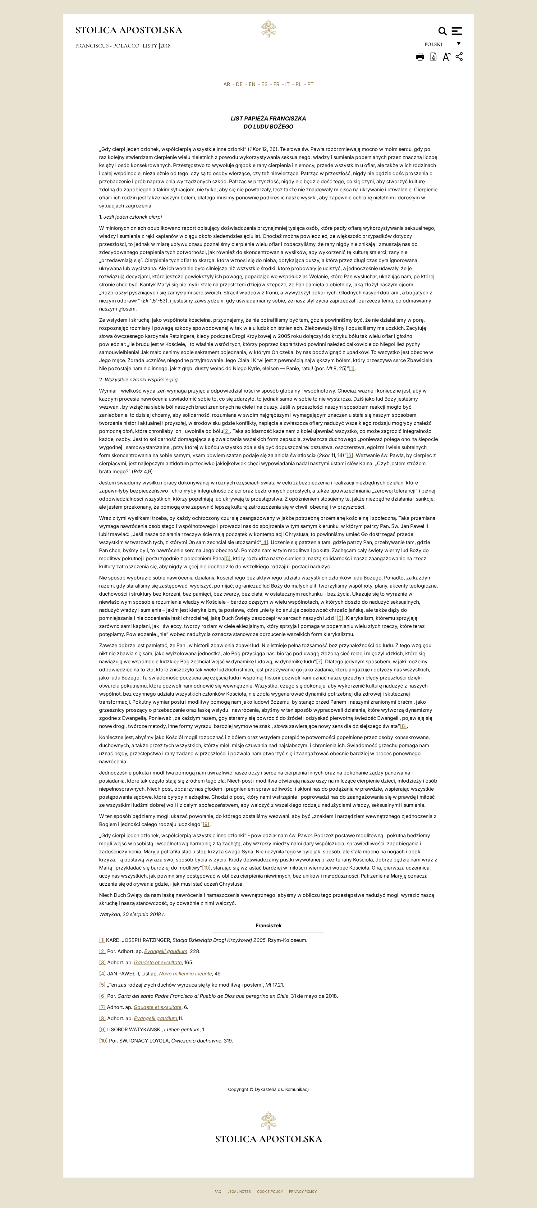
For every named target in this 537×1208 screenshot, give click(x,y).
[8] (403, 726)
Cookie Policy (270, 1191)
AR (226, 84)
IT (287, 84)
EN (252, 84)
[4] (264, 542)
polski (438, 46)
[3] (350, 455)
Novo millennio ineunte (185, 973)
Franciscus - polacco (108, 45)
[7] (319, 661)
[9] (206, 824)
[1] (352, 368)
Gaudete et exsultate (158, 962)
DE (239, 84)
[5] (227, 558)
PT (310, 84)
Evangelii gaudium (165, 951)
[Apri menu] (456, 31)
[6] (340, 618)
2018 (165, 45)
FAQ (217, 1191)
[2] (226, 431)
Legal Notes (239, 1191)
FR (276, 84)
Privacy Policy (303, 1191)
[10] (206, 868)
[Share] (460, 57)
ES (264, 84)
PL (298, 84)
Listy (150, 45)
